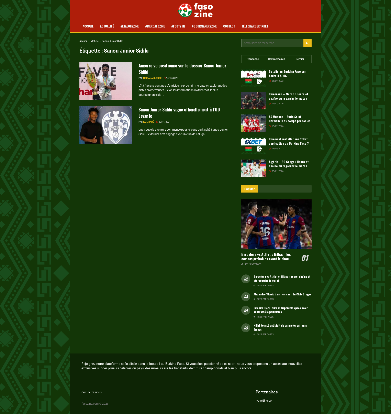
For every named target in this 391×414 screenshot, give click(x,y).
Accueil (88, 26)
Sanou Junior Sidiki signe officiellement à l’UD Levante (179, 112)
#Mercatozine (155, 26)
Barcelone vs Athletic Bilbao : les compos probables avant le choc (266, 257)
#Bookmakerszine (204, 26)
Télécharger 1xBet (255, 26)
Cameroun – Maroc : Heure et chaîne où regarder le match (288, 96)
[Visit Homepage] (195, 10)
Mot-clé (95, 41)
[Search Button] (307, 43)
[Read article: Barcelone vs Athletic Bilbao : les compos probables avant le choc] (276, 224)
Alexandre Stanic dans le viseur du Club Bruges (282, 294)
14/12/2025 (172, 78)
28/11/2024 (164, 122)
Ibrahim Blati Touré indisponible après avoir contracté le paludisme (281, 310)
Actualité (107, 26)
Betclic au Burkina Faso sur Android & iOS (287, 73)
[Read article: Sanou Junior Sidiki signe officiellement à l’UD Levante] (105, 125)
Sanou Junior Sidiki (112, 41)
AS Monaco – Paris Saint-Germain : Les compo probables (289, 118)
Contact (229, 26)
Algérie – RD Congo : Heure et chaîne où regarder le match (289, 163)
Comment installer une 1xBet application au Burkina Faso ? (289, 141)
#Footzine (178, 26)
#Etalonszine (129, 26)
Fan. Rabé (148, 122)
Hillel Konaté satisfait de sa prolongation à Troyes (280, 327)
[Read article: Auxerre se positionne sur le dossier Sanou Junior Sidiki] (105, 81)
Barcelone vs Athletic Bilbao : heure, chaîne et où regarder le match (282, 278)
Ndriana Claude (152, 78)
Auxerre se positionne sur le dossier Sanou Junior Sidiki (182, 68)
